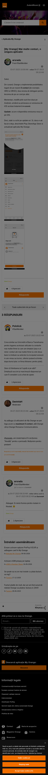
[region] (24, 757)
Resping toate (24, 764)
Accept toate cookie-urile (24, 771)
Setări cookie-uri (24, 758)
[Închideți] (45, 742)
